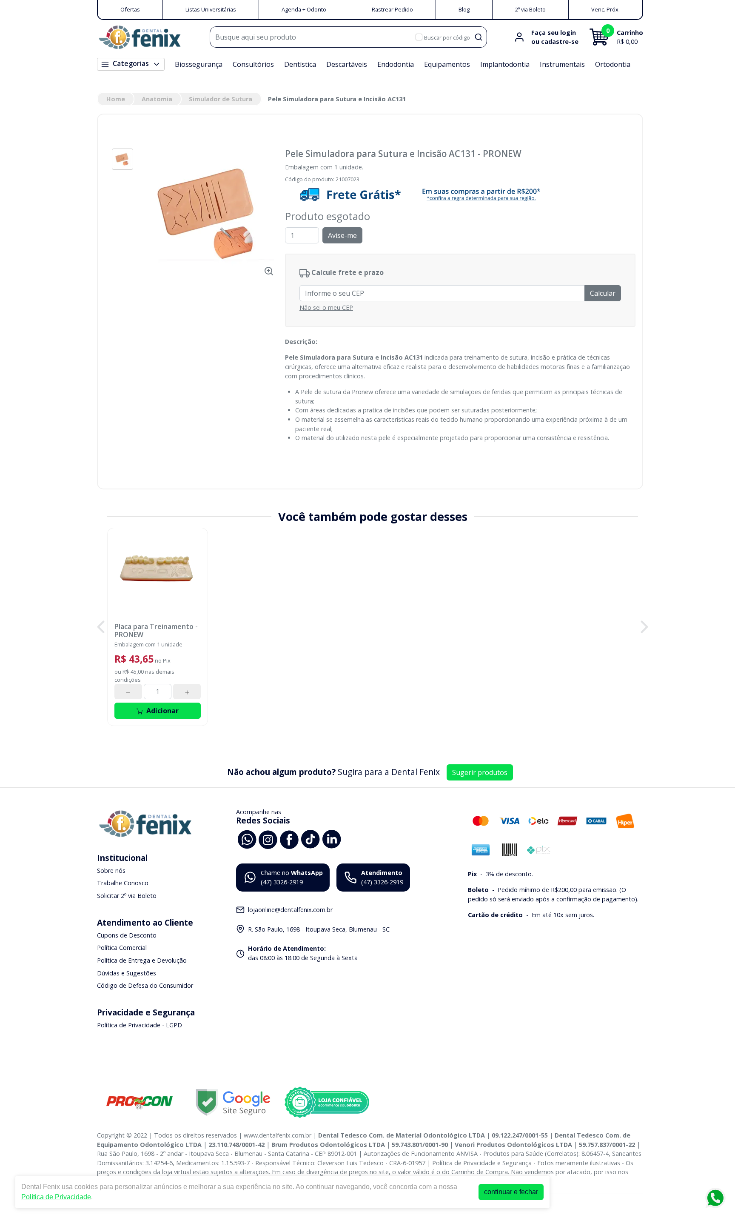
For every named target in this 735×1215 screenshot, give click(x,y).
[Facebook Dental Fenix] (289, 839)
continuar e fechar (511, 1191)
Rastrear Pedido (392, 9)
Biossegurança (198, 64)
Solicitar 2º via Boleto (127, 896)
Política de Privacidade (56, 1197)
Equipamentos (447, 64)
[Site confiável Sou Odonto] (326, 1102)
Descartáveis (346, 64)
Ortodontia (612, 64)
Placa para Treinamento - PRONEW (156, 631)
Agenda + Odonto (304, 9)
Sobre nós (111, 870)
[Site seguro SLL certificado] (233, 1102)
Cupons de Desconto (127, 935)
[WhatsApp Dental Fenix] (246, 839)
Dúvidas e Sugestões (126, 973)
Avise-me (342, 235)
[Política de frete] (460, 194)
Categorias (131, 63)
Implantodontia (505, 64)
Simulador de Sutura (220, 99)
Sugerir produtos (479, 772)
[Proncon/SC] (139, 1102)
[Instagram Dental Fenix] (268, 839)
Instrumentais (562, 64)
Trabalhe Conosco (122, 883)
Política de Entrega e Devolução (142, 960)
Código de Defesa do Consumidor (145, 985)
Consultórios (253, 64)
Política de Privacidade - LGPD (139, 1025)
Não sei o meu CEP (326, 307)
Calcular (602, 293)
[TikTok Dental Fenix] (310, 839)
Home (115, 99)
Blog (464, 9)
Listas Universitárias (210, 9)
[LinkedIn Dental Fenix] (331, 839)
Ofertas (130, 9)
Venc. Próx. (605, 9)
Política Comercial (122, 948)
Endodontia (395, 64)
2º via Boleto (530, 9)
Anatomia (157, 99)
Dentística (300, 64)
